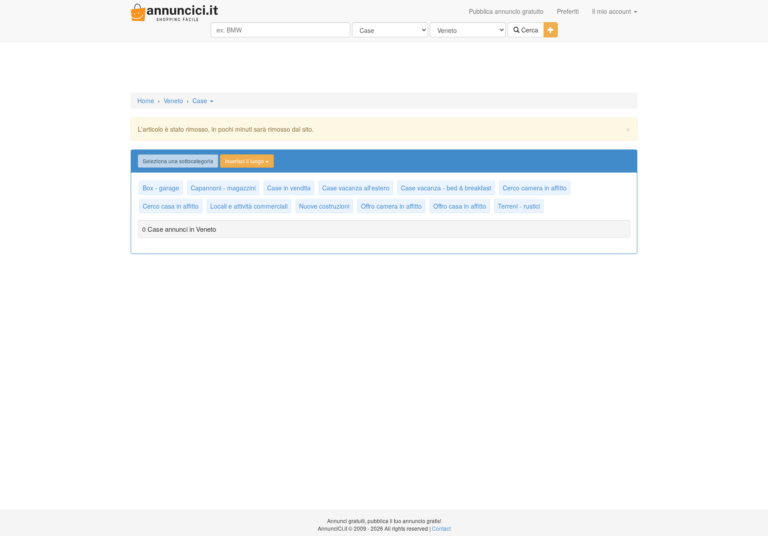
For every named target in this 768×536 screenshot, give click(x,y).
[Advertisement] (384, 68)
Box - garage (161, 187)
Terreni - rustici (519, 206)
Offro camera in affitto (391, 206)
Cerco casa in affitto (171, 206)
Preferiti (568, 11)
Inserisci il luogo (245, 161)
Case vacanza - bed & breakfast (446, 187)
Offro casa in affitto (459, 206)
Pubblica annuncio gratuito (506, 11)
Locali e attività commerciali (249, 206)
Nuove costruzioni (324, 206)
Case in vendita (289, 187)
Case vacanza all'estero (355, 187)
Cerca (529, 29)
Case (200, 100)
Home (145, 100)
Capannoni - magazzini (223, 187)
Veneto (173, 100)
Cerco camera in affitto (535, 187)
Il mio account (612, 11)
